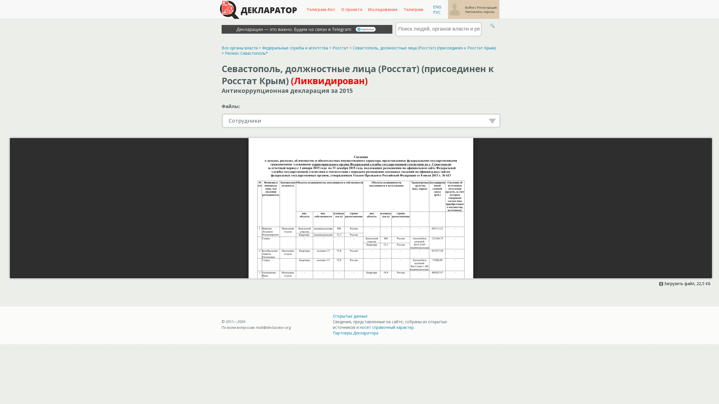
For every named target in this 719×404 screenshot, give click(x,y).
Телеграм (413, 9)
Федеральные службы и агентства (295, 47)
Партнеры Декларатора (355, 333)
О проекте (351, 9)
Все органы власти (240, 47)
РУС (437, 12)
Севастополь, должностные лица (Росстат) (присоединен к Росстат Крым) (424, 47)
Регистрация (487, 7)
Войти (470, 7)
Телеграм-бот (320, 9)
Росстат (340, 47)
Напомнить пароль (480, 12)
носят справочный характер (387, 327)
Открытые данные (350, 316)
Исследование (382, 9)
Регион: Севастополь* (246, 53)
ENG (437, 7)
